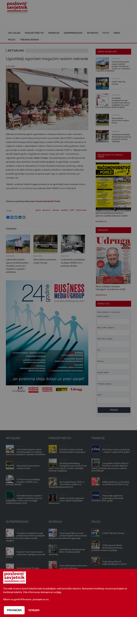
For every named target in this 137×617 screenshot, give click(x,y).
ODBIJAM (33, 610)
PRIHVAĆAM (14, 610)
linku (58, 592)
